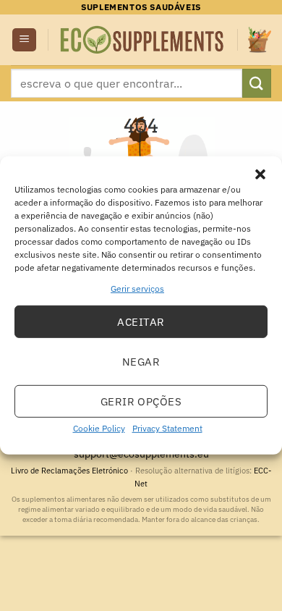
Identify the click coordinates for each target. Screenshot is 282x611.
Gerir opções (141, 401)
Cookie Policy (99, 428)
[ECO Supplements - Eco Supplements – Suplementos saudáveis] (142, 40)
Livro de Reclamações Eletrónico (70, 470)
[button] (260, 174)
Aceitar (140, 322)
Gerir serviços (137, 288)
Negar (141, 361)
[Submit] (256, 83)
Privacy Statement (167, 428)
